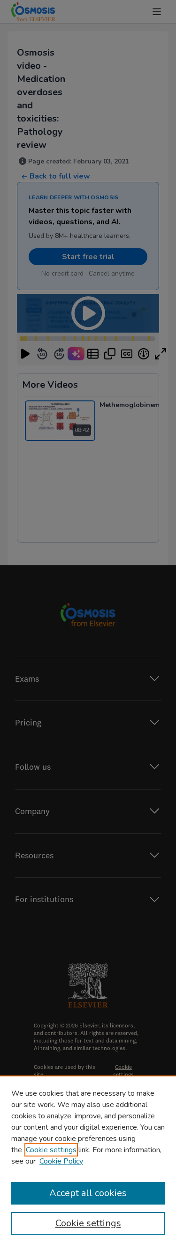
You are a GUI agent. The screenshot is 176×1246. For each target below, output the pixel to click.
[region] (88, 1160)
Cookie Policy (61, 1161)
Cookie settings (51, 1150)
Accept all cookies (88, 1193)
